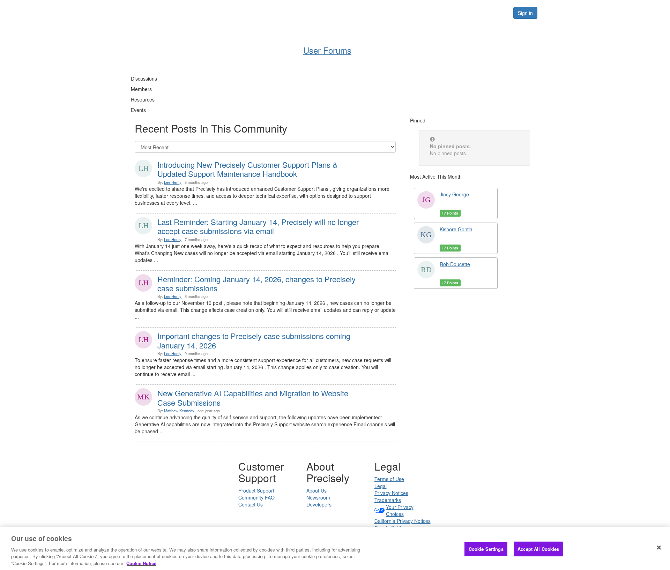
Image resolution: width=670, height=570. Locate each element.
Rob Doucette (455, 264)
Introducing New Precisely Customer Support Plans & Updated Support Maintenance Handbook (247, 169)
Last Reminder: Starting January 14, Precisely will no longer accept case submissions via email (258, 226)
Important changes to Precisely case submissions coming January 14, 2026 (253, 340)
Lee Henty (172, 182)
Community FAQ (256, 497)
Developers (319, 504)
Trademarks (387, 499)
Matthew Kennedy (179, 410)
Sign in (525, 12)
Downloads (422, 12)
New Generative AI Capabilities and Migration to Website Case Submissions (252, 397)
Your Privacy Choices (400, 510)
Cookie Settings (486, 549)
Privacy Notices (391, 492)
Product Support (256, 490)
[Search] (500, 13)
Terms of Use (389, 478)
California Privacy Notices (402, 520)
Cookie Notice (141, 563)
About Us (316, 490)
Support (384, 12)
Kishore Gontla (456, 229)
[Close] (659, 547)
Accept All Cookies (538, 549)
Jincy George (454, 194)
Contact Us (250, 504)
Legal (380, 485)
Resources (463, 12)
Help (354, 12)
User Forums (319, 12)
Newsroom (318, 497)
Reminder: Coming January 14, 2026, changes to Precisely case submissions (256, 283)
